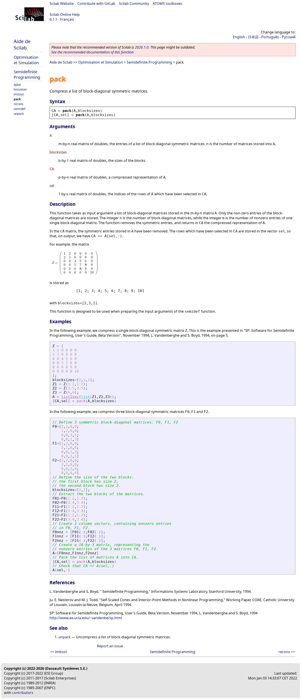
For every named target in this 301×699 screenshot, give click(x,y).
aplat (17, 84)
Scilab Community (134, 3)
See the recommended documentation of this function (92, 52)
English (239, 37)
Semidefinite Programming (27, 74)
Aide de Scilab (22, 44)
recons (18, 104)
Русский (288, 37)
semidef (19, 109)
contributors (22, 692)
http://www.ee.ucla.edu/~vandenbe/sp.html (86, 617)
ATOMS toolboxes (167, 3)
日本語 (253, 37)
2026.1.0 (142, 47)
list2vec (70, 397)
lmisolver (20, 89)
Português (270, 37)
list (85, 397)
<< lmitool (58, 651)
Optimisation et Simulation (26, 59)
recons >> (287, 651)
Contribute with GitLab (96, 3)
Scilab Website (62, 3)
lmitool (19, 94)
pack (17, 99)
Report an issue (110, 646)
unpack (19, 113)
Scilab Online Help (65, 14)
